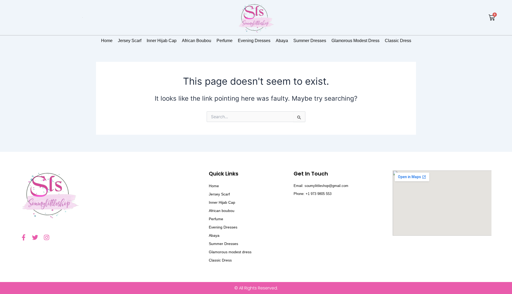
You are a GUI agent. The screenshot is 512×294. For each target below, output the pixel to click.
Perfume (225, 40)
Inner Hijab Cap (162, 40)
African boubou (196, 40)
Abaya (282, 40)
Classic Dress (398, 40)
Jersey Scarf (129, 40)
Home (107, 40)
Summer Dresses (309, 40)
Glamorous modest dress (355, 40)
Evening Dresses (254, 40)
